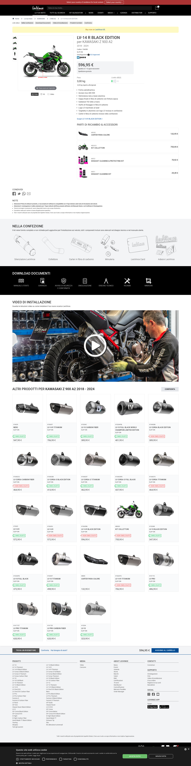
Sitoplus (15, 725)
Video (82, 665)
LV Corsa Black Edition (54, 674)
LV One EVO (16, 689)
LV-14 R (49, 667)
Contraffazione (119, 687)
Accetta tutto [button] (134, 756)
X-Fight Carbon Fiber (19, 718)
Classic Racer (50, 705)
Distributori (117, 685)
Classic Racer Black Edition (21, 707)
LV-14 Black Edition (52, 665)
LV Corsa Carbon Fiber (20, 676)
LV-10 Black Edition (52, 678)
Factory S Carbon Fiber (20, 700)
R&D (115, 678)
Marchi (116, 674)
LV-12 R (15, 687)
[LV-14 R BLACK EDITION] (14, 37)
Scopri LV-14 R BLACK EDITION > (90, 119)
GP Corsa (49, 709)
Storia (116, 672)
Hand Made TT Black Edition (22, 720)
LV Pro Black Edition (53, 694)
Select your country (113, 2)
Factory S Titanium (52, 700)
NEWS (91, 13)
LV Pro (14, 694)
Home (17, 19)
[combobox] (185, 749)
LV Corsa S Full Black (53, 672)
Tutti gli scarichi (17, 727)
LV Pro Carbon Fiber (19, 696)
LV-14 (14, 665)
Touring (15, 722)
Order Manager (119, 691)
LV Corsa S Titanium (19, 674)
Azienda (116, 669)
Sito (47, 722)
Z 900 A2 (53, 19)
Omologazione (152, 674)
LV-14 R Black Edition (19, 669)
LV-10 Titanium (17, 683)
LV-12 (48, 683)
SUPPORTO (152, 13)
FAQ (148, 676)
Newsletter (151, 685)
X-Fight (14, 716)
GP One (15, 705)
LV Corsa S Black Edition (20, 672)
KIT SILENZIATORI (76, 13)
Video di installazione (154, 678)
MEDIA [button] (110, 13)
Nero (48, 691)
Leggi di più (36, 755)
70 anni (116, 683)
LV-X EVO (49, 707)
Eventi (116, 667)
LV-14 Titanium (17, 667)
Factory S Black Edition (54, 698)
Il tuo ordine (151, 680)
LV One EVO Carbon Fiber (21, 691)
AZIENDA (123, 13)
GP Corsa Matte (51, 711)
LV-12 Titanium (51, 685)
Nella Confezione (27, 23)
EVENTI (100, 13)
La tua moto (28, 19)
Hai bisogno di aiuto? (59, 650)
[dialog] (95, 756)
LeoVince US (100, 30)
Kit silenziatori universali (54, 725)
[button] (67, 763)
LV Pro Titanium (51, 696)
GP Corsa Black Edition (20, 711)
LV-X (14, 709)
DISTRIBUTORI (137, 13)
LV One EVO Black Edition (55, 689)
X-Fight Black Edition (53, 716)
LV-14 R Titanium (52, 669)
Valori (116, 676)
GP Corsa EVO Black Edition (55, 714)
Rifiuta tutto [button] (161, 756)
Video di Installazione (60, 23)
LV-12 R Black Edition (53, 687)
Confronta (88, 23)
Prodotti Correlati (76, 23)
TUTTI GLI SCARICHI (57, 13)
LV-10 (14, 678)
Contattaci (151, 665)
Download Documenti (43, 23)
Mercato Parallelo (120, 689)
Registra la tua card (154, 683)
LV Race (15, 703)
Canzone (83, 667)
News (116, 665)
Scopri (149, 703)
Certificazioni (118, 680)
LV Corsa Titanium (52, 676)
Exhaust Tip (50, 720)
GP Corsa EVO (17, 714)
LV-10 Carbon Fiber (52, 680)
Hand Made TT (51, 718)
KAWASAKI (41, 19)
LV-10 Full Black (17, 680)
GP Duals (49, 703)
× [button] (188, 749)
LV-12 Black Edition (19, 685)
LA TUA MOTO (40, 13)
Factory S (15, 698)
